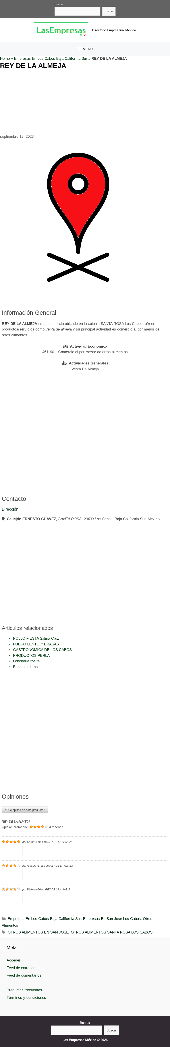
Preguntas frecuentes (24, 990)
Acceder (13, 960)
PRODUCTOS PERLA (31, 655)
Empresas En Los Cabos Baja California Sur (50, 58)
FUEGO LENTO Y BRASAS (36, 644)
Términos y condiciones (26, 997)
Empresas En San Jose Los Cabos (112, 919)
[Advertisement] (85, 101)
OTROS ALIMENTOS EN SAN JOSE (38, 932)
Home (5, 58)
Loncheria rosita (26, 661)
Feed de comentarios (24, 975)
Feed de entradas (21, 968)
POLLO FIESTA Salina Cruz (36, 638)
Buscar (59, 4)
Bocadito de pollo (27, 667)
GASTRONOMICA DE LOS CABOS (42, 650)
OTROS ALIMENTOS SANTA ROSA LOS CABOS (112, 932)
